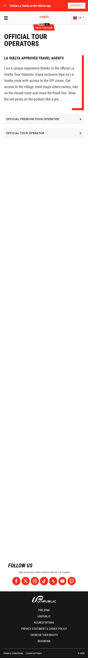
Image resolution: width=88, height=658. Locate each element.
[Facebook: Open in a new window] (16, 581)
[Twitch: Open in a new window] (72, 581)
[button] (78, 18)
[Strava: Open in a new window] (53, 581)
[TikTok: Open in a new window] (44, 581)
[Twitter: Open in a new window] (25, 581)
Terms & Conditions (13, 653)
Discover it (76, 5)
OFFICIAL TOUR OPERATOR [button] (25, 133)
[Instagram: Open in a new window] (35, 581)
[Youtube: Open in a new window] (62, 581)
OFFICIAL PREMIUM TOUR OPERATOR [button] (32, 119)
